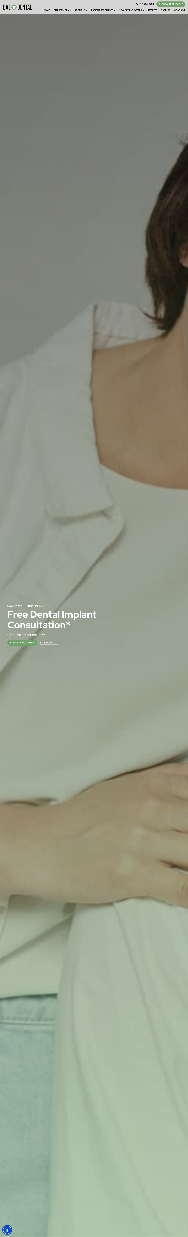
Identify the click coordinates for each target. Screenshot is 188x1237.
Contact (179, 10)
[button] (7, 1230)
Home (46, 10)
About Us (80, 10)
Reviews (152, 10)
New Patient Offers (130, 10)
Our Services (61, 10)
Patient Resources (102, 10)
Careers (165, 10)
